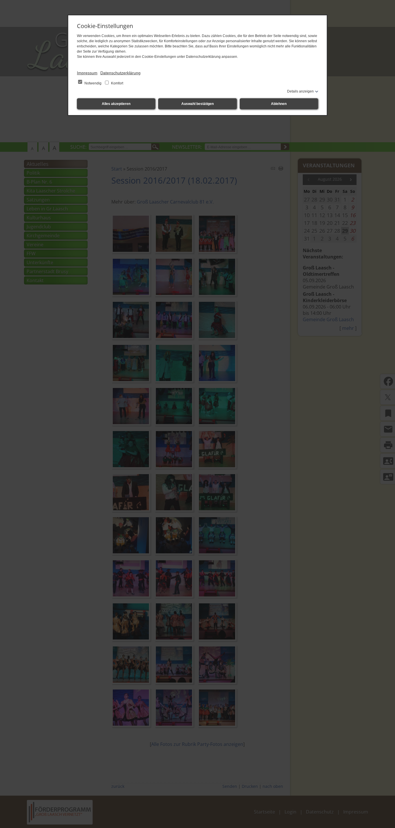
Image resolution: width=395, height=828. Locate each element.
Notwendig (93, 83)
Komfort (116, 83)
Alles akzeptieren (116, 104)
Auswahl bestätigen (197, 104)
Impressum (87, 73)
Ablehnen (279, 104)
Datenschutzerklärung (120, 73)
